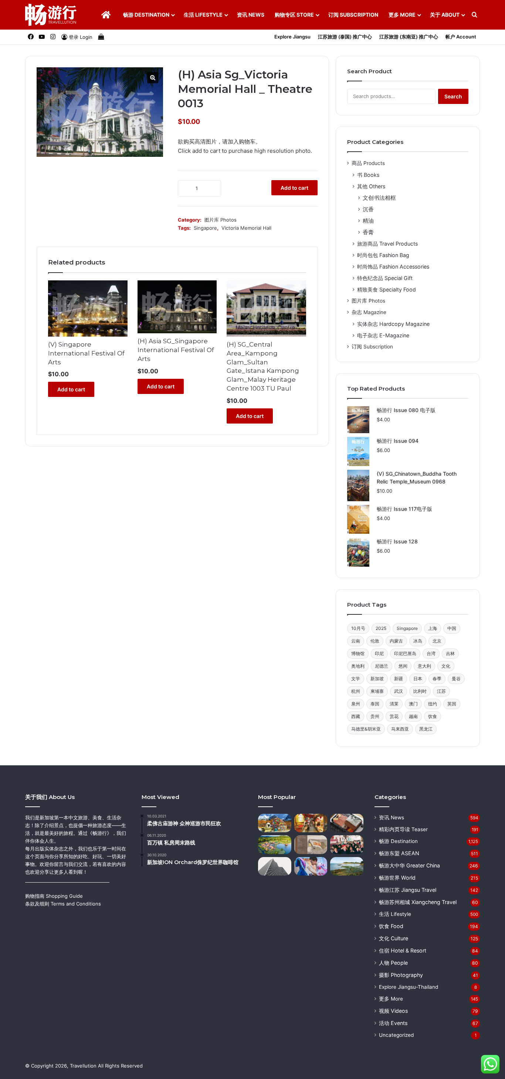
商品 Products (368, 163)
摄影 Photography (401, 975)
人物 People (393, 963)
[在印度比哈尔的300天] (346, 844)
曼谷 (456, 678)
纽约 (432, 704)
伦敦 (374, 641)
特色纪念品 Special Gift (385, 278)
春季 (437, 678)
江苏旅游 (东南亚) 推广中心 (408, 37)
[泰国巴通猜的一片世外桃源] (274, 844)
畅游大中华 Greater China (409, 865)
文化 (445, 666)
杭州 (355, 691)
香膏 (368, 232)
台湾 (431, 653)
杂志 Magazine (369, 312)
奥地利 (358, 666)
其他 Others (371, 186)
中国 (451, 628)
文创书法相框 (379, 197)
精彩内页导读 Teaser (403, 829)
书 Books (368, 175)
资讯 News (250, 14)
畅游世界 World (397, 877)
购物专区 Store (294, 14)
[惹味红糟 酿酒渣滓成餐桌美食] (311, 823)
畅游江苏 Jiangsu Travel (407, 890)
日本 (417, 678)
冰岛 (417, 641)
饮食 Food (391, 926)
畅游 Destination (146, 14)
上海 (432, 628)
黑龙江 (426, 729)
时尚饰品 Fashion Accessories (393, 266)
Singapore (205, 228)
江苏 (441, 691)
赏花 (394, 716)
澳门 (413, 704)
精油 (368, 220)
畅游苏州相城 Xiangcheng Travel (418, 902)
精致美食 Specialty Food (386, 289)
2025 (381, 628)
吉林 (450, 653)
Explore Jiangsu (292, 37)
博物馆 (358, 653)
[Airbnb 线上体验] (311, 866)
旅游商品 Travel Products (387, 243)
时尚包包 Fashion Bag (383, 255)
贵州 (374, 716)
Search (453, 96)
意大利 (424, 666)
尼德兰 (381, 666)
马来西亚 (400, 729)
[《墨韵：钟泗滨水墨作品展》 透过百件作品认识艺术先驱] (311, 844)
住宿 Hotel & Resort (402, 950)
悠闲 (403, 666)
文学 (355, 678)
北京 (437, 641)
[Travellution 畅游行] (51, 15)
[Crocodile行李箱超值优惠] (346, 823)
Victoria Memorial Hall (246, 228)
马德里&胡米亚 (366, 729)
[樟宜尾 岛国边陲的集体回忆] (346, 866)
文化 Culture (393, 938)
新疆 (398, 678)
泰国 (374, 704)
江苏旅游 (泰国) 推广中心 (345, 37)
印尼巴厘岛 (405, 653)
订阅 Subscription (353, 14)
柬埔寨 (377, 691)
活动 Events (393, 1023)
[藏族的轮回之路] (274, 823)
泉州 (355, 704)
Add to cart (294, 188)
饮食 (432, 716)
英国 (451, 704)
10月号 (358, 628)
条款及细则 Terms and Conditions (63, 904)
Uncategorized (396, 1035)
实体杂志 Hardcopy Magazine (393, 324)
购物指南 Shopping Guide (54, 896)
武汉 (398, 691)
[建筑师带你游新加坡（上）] (274, 866)
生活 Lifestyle (203, 14)
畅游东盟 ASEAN (399, 853)
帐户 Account (460, 37)
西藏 (355, 716)
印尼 (379, 653)
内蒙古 (396, 641)
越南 (413, 716)
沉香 (368, 209)
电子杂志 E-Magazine (383, 335)
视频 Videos (393, 1011)
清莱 (394, 704)
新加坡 (377, 678)
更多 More (402, 14)
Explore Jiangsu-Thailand (408, 987)
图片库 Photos (220, 220)
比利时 (420, 691)
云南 (355, 641)
